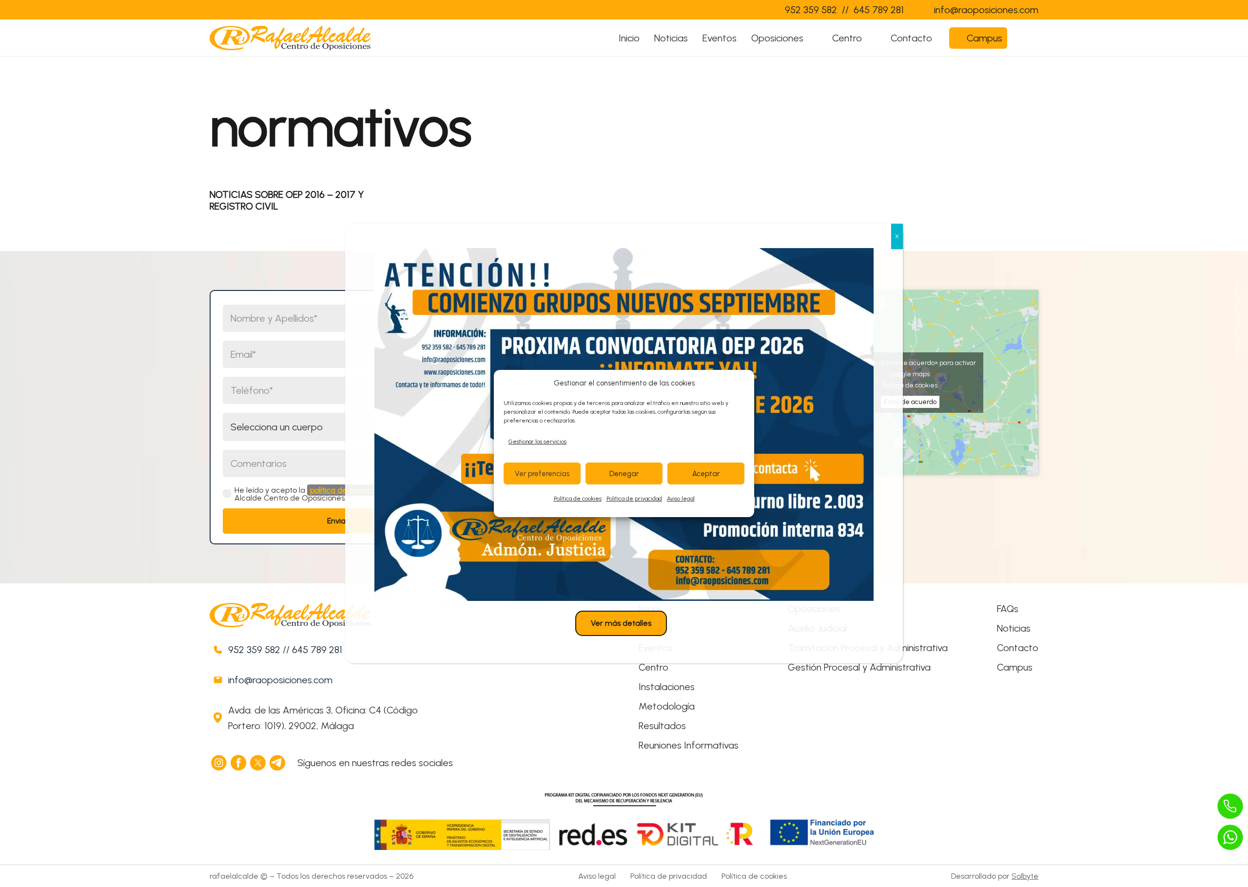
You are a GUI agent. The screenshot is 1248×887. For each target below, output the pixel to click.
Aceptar (706, 473)
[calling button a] (1230, 806)
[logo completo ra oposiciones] (290, 38)
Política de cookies (578, 498)
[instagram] (219, 762)
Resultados (662, 726)
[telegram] (278, 762)
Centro (653, 667)
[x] (258, 762)
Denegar (624, 473)
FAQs (1007, 609)
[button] (813, 38)
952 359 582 (254, 650)
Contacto (1017, 648)
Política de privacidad (634, 498)
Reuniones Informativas (689, 745)
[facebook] (239, 762)
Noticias (1014, 628)
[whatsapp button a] (1230, 837)
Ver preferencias (542, 473)
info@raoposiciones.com (280, 680)
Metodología (667, 706)
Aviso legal (681, 498)
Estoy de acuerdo (910, 402)
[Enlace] (757, 10)
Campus (1015, 667)
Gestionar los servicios (537, 441)
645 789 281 (317, 650)
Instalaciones (667, 687)
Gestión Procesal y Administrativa (859, 667)
